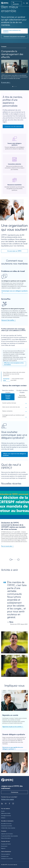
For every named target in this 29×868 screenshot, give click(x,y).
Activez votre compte (7, 799)
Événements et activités (6, 825)
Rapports (3, 848)
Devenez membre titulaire (7, 396)
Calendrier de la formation (7, 833)
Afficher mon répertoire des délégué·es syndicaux (14, 454)
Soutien (3, 811)
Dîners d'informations (6, 838)
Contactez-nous (6, 379)
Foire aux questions (5, 854)
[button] (12, 86)
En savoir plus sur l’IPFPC (14, 251)
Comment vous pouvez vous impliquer (14, 36)
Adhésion (3, 817)
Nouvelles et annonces (6, 823)
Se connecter (16, 3)
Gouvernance (4, 846)
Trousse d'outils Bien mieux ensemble (9, 835)
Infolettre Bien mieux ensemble (8, 827)
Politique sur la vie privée (6, 858)
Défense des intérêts (5, 813)
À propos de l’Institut (6, 843)
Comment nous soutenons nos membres (12, 31)
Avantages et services (6, 815)
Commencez (14, 792)
